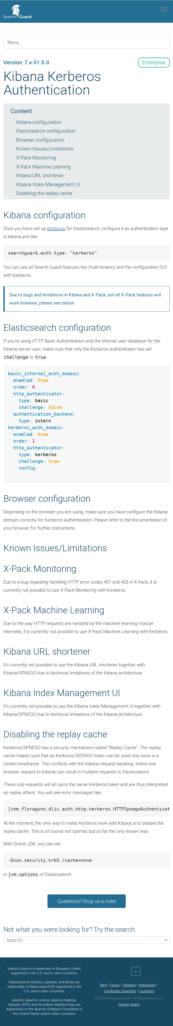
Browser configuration (40, 140)
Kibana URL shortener (40, 175)
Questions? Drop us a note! (86, 901)
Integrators (147, 985)
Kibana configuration (38, 122)
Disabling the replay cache (44, 193)
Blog (103, 985)
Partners (129, 985)
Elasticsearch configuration (45, 131)
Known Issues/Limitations (44, 149)
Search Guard (128, 1004)
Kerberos (56, 228)
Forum (115, 985)
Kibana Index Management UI (48, 184)
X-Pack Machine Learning (43, 167)
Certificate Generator (120, 991)
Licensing (146, 991)
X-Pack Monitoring (36, 158)
